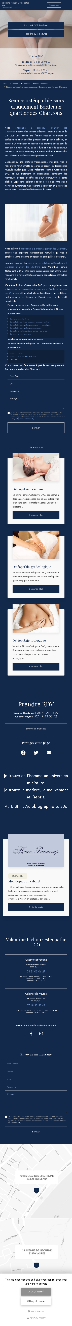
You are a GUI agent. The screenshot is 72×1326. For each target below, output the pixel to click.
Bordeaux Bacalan (17, 353)
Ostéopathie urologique (29, 640)
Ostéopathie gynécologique (32, 567)
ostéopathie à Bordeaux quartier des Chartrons (43, 248)
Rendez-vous (54, 5)
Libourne (13, 359)
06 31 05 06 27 (42, 61)
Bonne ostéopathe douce (19, 318)
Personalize (37, 1311)
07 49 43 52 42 (40, 70)
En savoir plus (36, 515)
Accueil (6, 83)
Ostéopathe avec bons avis (20, 334)
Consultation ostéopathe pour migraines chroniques (30, 324)
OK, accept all (37, 1291)
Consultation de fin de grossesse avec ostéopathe (29, 321)
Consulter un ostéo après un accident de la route (29, 330)
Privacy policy (37, 1318)
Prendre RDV (36, 56)
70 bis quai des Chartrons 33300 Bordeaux (36, 65)
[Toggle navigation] (67, 5)
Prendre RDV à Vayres (36, 34)
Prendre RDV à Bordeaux (36, 25)
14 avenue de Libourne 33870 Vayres (36, 73)
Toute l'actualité (36, 907)
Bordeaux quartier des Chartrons (34, 83)
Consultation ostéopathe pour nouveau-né (26, 327)
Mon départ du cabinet (24, 881)
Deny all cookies (37, 1301)
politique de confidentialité (23, 419)
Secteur (15, 83)
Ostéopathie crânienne (29, 489)
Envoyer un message (36, 728)
